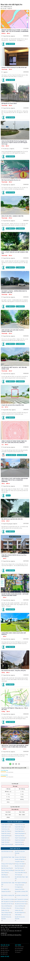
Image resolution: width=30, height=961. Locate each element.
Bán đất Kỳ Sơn (4, 954)
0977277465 (11, 192)
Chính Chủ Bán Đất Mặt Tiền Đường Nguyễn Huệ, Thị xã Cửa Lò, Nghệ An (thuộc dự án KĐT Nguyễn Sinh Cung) (14, 142)
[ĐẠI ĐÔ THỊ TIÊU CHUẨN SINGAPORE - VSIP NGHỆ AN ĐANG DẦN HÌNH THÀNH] (15, 583)
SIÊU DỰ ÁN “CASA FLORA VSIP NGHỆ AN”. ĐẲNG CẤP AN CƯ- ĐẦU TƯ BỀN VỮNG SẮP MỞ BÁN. (15, 746)
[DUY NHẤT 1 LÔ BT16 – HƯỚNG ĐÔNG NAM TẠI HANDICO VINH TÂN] (15, 280)
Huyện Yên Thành (5, 831)
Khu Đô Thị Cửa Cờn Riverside (20, 852)
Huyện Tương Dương (20, 837)
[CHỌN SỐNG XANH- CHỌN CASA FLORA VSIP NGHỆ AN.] (15, 622)
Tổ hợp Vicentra (18, 884)
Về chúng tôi (17, 952)
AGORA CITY (4, 933)
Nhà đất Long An (4, 948)
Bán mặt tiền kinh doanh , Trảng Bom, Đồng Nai (14, 670)
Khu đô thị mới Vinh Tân (20, 901)
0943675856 (11, 570)
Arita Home (4, 866)
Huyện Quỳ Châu (19, 835)
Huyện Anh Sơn (18, 842)
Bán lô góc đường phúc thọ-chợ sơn (11, 180)
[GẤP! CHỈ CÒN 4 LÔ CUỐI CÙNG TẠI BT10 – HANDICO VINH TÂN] (15, 319)
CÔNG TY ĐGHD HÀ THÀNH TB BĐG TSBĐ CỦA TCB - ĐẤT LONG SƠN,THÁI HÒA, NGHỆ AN (14, 441)
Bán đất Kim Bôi (4, 952)
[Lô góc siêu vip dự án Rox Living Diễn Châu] (15, 394)
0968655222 (11, 417)
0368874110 (11, 531)
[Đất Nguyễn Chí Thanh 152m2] (15, 92)
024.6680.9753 (11, 455)
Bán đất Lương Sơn (5, 950)
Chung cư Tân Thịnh (20, 857)
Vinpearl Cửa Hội (19, 889)
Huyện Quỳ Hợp (5, 840)
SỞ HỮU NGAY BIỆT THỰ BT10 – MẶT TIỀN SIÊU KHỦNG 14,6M (14, 368)
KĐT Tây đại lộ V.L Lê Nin (7, 899)
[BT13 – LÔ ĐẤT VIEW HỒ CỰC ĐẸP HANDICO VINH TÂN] (15, 241)
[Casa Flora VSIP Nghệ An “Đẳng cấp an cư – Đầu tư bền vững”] (15, 697)
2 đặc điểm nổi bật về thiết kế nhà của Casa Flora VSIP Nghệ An (14, 555)
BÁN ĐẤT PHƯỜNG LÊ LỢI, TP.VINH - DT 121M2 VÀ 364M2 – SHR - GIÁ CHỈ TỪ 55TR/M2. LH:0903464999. (15, 30)
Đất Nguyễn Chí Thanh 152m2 (9, 103)
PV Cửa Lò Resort (5, 908)
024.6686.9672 (22, 455)
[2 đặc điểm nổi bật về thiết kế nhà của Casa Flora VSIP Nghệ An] (15, 544)
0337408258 (11, 79)
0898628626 (21, 228)
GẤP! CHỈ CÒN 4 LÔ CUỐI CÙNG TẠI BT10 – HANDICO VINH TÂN (13, 330)
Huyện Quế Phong (5, 835)
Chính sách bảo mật (19, 946)
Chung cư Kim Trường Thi (7, 863)
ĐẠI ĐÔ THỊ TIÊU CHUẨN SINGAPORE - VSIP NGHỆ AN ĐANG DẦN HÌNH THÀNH (15, 594)
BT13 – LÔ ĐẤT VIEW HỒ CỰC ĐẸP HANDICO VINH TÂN (15, 252)
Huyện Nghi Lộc (5, 826)
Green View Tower (19, 870)
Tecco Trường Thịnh (6, 912)
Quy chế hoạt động (19, 948)
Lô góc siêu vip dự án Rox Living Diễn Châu (13, 405)
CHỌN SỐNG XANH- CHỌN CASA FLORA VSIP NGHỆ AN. (14, 633)
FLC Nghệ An (18, 887)
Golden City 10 (18, 910)
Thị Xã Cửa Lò (4, 829)
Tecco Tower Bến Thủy (20, 872)
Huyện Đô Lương (5, 833)
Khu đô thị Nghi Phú (19, 912)
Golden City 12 (4, 877)
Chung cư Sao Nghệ (19, 863)
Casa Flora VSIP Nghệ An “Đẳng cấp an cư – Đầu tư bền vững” (15, 708)
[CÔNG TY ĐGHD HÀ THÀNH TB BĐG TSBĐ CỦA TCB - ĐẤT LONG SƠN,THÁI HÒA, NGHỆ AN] (15, 430)
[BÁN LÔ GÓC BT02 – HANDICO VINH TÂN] (15, 205)
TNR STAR (17, 914)
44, (9, 495)
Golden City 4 (4, 910)
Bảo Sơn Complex (19, 866)
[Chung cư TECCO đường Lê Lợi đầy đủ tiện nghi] (15, 56)
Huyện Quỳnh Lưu (5, 824)
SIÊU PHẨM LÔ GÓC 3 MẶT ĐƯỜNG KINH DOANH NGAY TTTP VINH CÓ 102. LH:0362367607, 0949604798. (15, 480)
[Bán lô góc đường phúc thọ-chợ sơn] (15, 169)
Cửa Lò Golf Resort (5, 906)
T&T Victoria (18, 874)
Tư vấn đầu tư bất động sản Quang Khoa (11, 935)
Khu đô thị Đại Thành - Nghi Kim (7, 858)
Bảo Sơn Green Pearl (6, 868)
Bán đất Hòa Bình (4, 946)
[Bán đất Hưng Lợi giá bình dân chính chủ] (15, 508)
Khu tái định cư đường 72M (21, 891)
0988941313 (11, 228)
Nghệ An (10, 8)
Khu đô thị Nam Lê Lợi (6, 851)
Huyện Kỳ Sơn (4, 837)
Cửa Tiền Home (18, 868)
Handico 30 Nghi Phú (20, 859)
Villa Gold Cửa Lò (5, 914)
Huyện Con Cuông (19, 840)
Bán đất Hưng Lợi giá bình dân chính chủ (12, 519)
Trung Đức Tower (19, 861)
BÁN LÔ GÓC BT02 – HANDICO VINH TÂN (12, 216)
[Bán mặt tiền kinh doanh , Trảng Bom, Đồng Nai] (15, 659)
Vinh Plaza (3, 874)
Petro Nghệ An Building (20, 882)
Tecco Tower (4, 872)
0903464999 (11, 43)
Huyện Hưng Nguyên (20, 833)
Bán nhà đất (3, 8)
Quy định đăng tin (18, 950)
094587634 (11, 684)
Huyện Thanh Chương (6, 844)
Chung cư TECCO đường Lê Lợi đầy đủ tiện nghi (14, 67)
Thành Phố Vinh (18, 824)
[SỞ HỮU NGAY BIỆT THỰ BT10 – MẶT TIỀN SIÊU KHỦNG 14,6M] (15, 356)
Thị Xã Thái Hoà (18, 829)
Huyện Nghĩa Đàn (19, 831)
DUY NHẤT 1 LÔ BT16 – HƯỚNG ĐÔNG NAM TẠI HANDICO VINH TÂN (14, 291)
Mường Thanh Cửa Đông (7, 870)
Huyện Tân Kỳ (4, 842)
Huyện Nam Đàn (19, 844)
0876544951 (11, 156)
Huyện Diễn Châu (19, 826)
